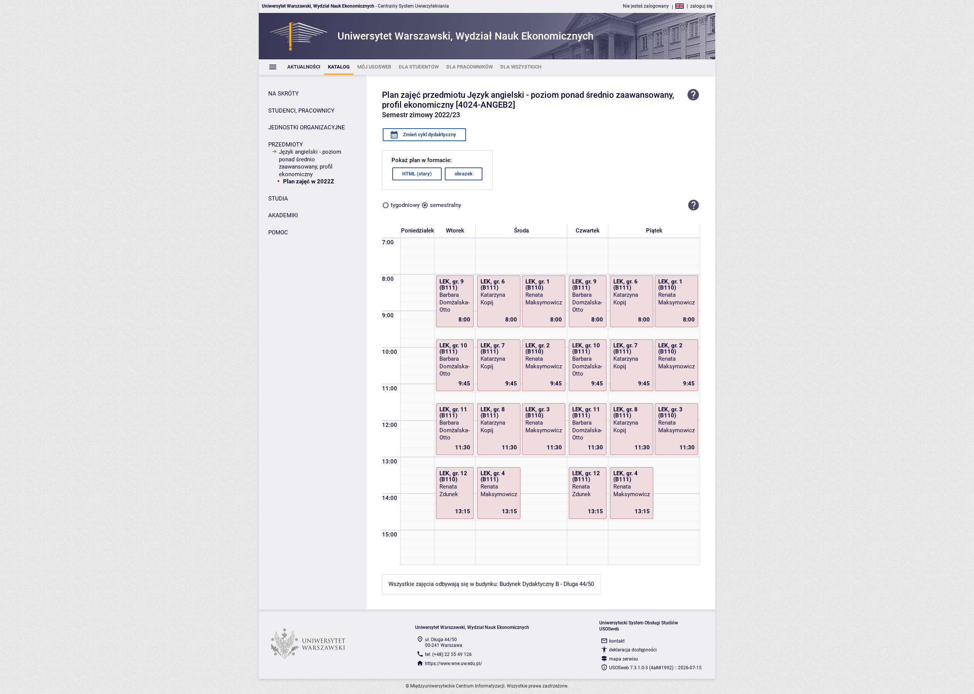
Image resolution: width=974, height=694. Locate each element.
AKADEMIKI (283, 215)
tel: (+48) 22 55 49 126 (448, 654)
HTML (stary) (417, 174)
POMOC (278, 232)
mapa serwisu (623, 659)
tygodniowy (405, 205)
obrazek (464, 174)
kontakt (617, 641)
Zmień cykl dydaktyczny (429, 134)
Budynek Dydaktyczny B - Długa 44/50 (547, 584)
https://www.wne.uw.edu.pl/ (453, 663)
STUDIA (278, 198)
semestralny (445, 205)
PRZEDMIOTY (285, 144)
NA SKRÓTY (283, 93)
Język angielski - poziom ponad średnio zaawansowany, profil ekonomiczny (310, 163)
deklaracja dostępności (633, 650)
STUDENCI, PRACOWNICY (301, 110)
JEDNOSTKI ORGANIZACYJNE (306, 127)
